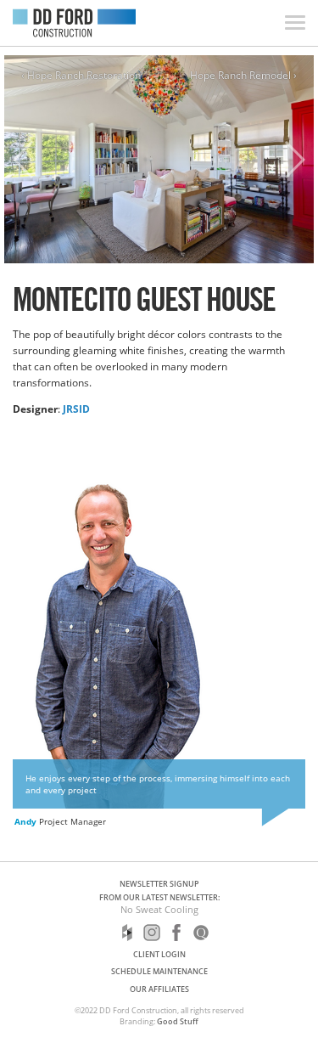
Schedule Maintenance (159, 971)
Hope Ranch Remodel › (243, 75)
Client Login (159, 954)
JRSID (76, 408)
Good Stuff (177, 1021)
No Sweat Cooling (159, 909)
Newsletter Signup (159, 883)
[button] (293, 159)
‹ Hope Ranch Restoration (81, 75)
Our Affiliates (159, 989)
